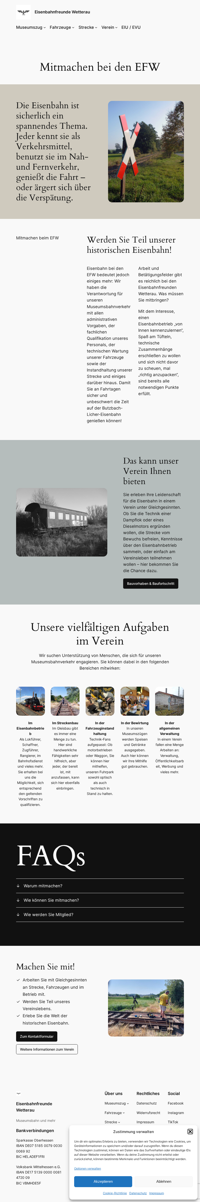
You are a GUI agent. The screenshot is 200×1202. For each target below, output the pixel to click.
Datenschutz (138, 1193)
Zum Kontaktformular (36, 1036)
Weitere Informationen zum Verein (47, 1049)
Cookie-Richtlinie (115, 1193)
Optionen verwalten (87, 1168)
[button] (190, 1131)
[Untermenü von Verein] (116, 27)
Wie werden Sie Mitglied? (48, 914)
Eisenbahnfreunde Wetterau (62, 12)
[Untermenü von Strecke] (96, 27)
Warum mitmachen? (43, 885)
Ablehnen (163, 1181)
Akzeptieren (103, 1181)
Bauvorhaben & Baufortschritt (150, 583)
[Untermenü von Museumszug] (44, 27)
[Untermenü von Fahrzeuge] (73, 27)
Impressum (156, 1193)
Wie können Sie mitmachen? (51, 900)
